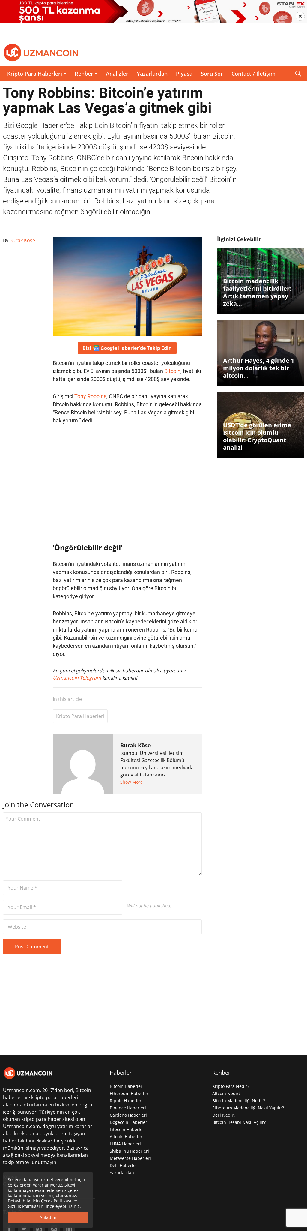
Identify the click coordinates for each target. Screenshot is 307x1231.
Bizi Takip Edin (127, 348)
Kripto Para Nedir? (230, 1086)
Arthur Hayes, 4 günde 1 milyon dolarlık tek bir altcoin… (258, 368)
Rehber (84, 73)
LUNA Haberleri (125, 1144)
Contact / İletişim (253, 73)
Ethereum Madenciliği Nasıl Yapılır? (248, 1108)
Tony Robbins (90, 396)
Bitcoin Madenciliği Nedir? (238, 1100)
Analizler (117, 73)
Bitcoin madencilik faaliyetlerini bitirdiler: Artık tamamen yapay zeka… (257, 292)
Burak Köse (135, 745)
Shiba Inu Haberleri (129, 1151)
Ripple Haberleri (126, 1100)
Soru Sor (212, 73)
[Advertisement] (127, 484)
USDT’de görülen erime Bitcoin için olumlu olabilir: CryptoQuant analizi (257, 436)
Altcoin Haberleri (127, 1136)
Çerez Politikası (56, 1201)
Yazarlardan (152, 73)
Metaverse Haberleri (130, 1158)
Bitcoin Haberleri (127, 1086)
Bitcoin (172, 371)
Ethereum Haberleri (130, 1093)
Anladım (48, 1217)
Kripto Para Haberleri (34, 73)
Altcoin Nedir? (226, 1093)
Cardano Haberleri (128, 1115)
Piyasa (184, 73)
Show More (131, 782)
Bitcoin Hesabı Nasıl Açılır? (239, 1122)
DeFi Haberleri (124, 1165)
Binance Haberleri (128, 1108)
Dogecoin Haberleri (129, 1122)
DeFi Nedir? (223, 1115)
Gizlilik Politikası (24, 1206)
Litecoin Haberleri (127, 1129)
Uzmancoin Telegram (77, 677)
